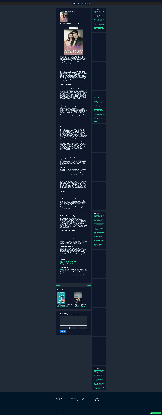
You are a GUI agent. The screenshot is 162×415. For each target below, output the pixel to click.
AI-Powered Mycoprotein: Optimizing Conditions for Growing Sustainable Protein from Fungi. (99, 12)
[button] (79, 3)
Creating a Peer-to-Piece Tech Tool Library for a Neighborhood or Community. (98, 16)
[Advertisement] (99, 46)
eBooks (67, 24)
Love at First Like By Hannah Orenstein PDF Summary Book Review (64, 305)
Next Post (89, 285)
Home (74, 3)
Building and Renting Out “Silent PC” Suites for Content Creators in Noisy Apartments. (99, 120)
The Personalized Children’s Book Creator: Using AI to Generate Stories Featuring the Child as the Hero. (99, 24)
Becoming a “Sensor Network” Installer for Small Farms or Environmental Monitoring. (99, 20)
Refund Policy (97, 398)
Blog (82, 3)
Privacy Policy (97, 400)
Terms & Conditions (98, 399)
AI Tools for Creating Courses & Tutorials (99, 114)
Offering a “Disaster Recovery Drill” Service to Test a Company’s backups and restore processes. (99, 28)
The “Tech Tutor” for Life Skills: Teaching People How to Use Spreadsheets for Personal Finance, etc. (99, 244)
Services (77, 3)
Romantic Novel (62, 306)
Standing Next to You (64, 269)
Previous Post (58, 285)
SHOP (86, 3)
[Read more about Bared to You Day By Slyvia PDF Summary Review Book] (78, 297)
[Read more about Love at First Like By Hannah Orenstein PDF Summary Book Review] (61, 297)
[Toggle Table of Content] (76, 27)
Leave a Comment (62, 24)
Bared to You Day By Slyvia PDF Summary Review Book (80, 305)
